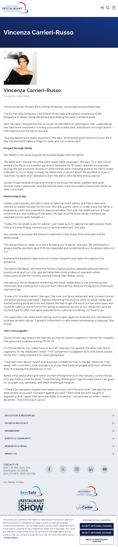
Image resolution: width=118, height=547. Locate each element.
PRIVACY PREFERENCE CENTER (97, 540)
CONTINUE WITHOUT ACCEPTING (97, 520)
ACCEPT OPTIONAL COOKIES (97, 526)
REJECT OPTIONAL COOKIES (96, 533)
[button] (108, 8)
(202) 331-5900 (11, 473)
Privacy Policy (11, 538)
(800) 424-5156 (28, 473)
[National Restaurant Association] (15, 8)
